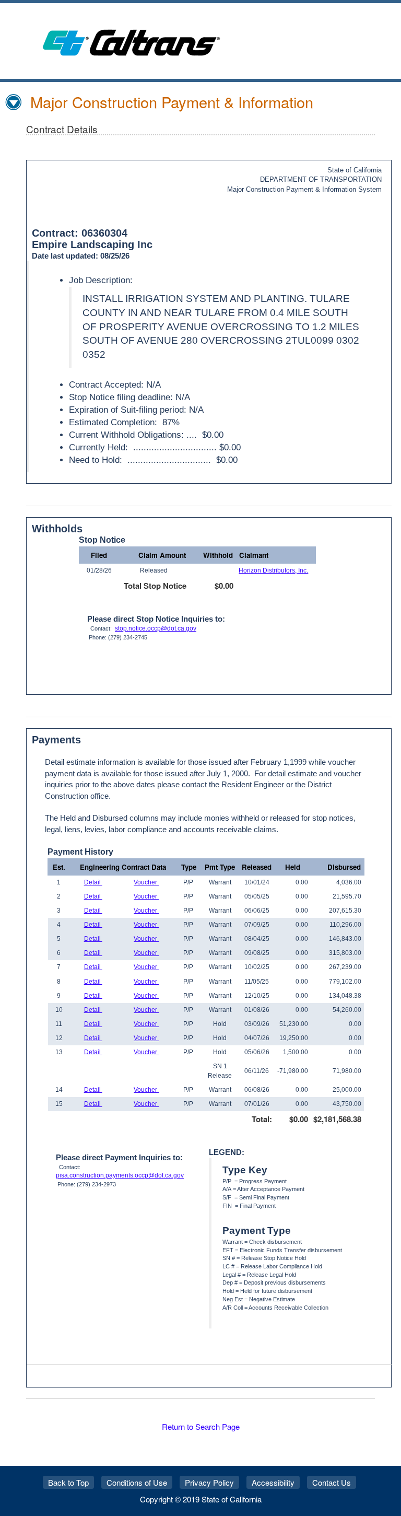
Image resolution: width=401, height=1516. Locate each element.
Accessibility (273, 1482)
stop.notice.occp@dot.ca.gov (155, 628)
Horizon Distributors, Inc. (273, 570)
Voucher (146, 882)
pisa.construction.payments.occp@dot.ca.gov (120, 1175)
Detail (93, 882)
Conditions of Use (137, 1482)
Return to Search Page (201, 1426)
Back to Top (68, 1482)
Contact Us (331, 1482)
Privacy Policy (209, 1482)
